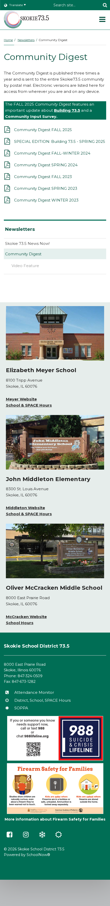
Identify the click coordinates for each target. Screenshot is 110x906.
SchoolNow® (38, 854)
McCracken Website (26, 616)
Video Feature (25, 265)
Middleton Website (25, 507)
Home (8, 40)
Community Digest (23, 253)
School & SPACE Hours (29, 405)
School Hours (20, 622)
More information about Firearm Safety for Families (55, 819)
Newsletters (26, 40)
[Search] (105, 5)
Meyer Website (21, 399)
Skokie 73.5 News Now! (27, 243)
